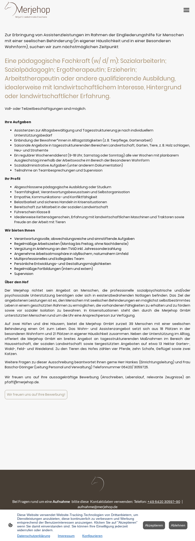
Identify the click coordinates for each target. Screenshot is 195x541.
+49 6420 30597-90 (163, 501)
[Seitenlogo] (27, 10)
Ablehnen (178, 525)
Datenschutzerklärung (33, 536)
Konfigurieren (92, 536)
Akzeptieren (154, 525)
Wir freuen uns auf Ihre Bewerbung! (36, 394)
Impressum (66, 536)
